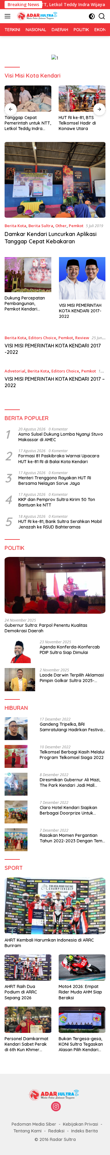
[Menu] (9, 16)
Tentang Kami (27, 1131)
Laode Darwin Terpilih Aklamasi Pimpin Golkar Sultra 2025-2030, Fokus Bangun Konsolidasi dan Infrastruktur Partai (72, 677)
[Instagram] (56, 1107)
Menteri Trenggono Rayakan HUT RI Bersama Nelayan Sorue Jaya (54, 480)
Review (82, 337)
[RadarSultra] (37, 16)
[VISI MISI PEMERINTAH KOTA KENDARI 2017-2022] (82, 278)
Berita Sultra (40, 225)
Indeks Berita (84, 1131)
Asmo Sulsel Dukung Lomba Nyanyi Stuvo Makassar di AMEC (60, 436)
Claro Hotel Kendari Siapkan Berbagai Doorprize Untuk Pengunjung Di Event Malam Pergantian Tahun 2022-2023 (69, 810)
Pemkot (76, 225)
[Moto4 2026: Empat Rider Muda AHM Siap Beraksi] (82, 967)
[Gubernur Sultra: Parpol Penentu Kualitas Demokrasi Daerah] (55, 585)
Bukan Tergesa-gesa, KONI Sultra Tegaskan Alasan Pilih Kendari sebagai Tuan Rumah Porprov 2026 (81, 1044)
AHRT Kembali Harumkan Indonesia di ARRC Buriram (49, 942)
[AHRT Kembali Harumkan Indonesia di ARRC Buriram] (55, 905)
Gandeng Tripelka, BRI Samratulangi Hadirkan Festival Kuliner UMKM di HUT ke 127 (72, 726)
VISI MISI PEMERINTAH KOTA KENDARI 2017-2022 (80, 311)
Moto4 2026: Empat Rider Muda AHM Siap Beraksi (80, 992)
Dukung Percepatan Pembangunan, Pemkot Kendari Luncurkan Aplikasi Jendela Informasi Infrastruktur (25, 303)
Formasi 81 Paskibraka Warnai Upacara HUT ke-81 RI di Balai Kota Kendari (58, 458)
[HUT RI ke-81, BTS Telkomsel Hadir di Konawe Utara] (82, 98)
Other (61, 225)
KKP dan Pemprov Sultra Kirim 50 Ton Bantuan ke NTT (56, 502)
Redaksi (56, 1131)
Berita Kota (15, 225)
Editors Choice (42, 337)
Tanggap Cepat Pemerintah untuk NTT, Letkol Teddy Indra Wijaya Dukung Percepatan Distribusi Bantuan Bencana (28, 123)
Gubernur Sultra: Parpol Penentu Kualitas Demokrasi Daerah (46, 628)
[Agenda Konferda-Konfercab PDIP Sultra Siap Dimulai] (20, 651)
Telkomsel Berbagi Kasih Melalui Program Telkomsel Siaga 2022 (72, 754)
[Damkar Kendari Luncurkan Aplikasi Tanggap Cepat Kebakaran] (55, 180)
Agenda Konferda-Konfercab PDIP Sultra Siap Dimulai (70, 649)
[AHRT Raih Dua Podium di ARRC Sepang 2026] (28, 967)
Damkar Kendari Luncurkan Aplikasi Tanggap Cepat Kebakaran (51, 238)
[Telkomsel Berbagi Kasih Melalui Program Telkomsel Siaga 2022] (16, 756)
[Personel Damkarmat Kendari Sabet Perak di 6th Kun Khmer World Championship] (28, 1020)
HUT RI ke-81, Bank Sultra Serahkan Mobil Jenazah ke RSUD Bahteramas (60, 524)
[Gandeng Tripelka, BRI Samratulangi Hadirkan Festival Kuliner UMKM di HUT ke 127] (16, 728)
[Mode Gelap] (91, 16)
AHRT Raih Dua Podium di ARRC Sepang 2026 (21, 992)
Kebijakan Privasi (80, 1124)
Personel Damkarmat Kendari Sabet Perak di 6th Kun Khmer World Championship (26, 1044)
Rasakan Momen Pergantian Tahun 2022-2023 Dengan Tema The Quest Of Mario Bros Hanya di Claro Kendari (72, 838)
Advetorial (15, 371)
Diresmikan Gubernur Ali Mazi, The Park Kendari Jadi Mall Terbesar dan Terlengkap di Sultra (70, 782)
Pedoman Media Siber (34, 1124)
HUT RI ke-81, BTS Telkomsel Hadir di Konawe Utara (77, 123)
